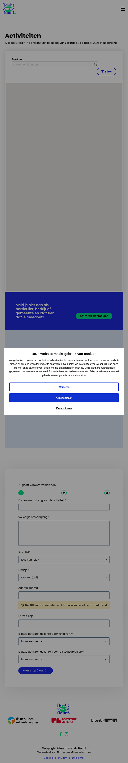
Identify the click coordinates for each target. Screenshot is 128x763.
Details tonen (64, 408)
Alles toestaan (64, 397)
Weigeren (64, 387)
